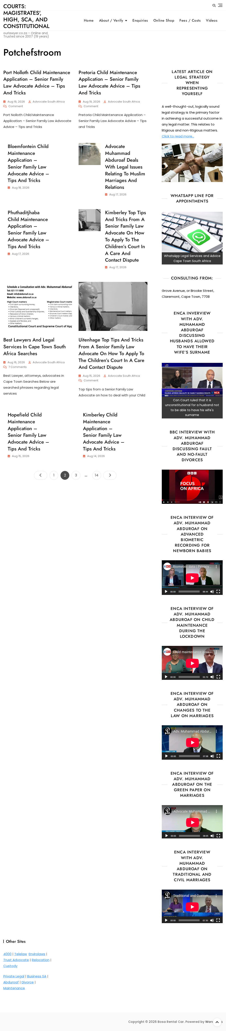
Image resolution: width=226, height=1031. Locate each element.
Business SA (36, 976)
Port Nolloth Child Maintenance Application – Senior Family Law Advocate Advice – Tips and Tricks (36, 82)
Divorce (28, 982)
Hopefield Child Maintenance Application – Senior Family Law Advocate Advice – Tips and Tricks (28, 431)
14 (98, 475)
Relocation (40, 960)
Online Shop (163, 20)
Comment (15, 106)
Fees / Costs (190, 20)
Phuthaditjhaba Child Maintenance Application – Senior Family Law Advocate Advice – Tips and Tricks (28, 229)
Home (89, 20)
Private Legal (13, 976)
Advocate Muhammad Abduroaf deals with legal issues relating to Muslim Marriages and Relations (125, 167)
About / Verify (111, 20)
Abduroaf (11, 982)
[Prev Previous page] (40, 475)
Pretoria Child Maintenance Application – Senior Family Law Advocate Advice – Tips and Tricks (109, 82)
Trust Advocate (16, 960)
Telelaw (20, 954)
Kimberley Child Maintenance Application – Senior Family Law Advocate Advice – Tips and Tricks (103, 431)
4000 (7, 954)
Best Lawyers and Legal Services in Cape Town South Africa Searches (34, 346)
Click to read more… (178, 136)
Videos (211, 20)
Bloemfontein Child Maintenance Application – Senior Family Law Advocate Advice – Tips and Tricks (28, 163)
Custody (10, 966)
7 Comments (17, 367)
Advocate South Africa (49, 101)
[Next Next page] (110, 475)
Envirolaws (37, 954)
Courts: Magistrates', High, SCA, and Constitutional (26, 16)
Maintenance (14, 988)
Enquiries (140, 20)
